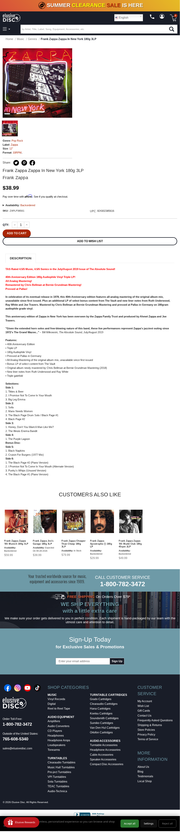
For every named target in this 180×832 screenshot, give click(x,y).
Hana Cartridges (100, 708)
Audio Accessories (105, 740)
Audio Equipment (61, 716)
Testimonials (145, 776)
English (123, 17)
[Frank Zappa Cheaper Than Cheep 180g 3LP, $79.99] (73, 521)
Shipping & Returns (150, 725)
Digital (52, 703)
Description (20, 258)
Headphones (56, 735)
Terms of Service (148, 739)
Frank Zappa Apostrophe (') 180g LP (101, 544)
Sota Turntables (57, 781)
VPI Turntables (57, 776)
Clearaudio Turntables (61, 762)
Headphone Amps (59, 740)
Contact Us (144, 715)
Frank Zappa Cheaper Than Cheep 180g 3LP (73, 544)
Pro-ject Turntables (59, 772)
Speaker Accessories (103, 759)
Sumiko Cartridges (101, 722)
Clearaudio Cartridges (103, 703)
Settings (148, 823)
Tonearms (54, 749)
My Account (145, 701)
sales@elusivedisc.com (17, 748)
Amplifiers (54, 721)
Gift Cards (144, 710)
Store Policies (146, 729)
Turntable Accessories (103, 745)
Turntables (57, 758)
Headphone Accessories (105, 749)
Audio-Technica (57, 791)
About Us (143, 766)
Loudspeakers (56, 745)
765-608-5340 (15, 739)
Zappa (14, 144)
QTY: (6, 225)
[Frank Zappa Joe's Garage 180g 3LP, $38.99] (45, 521)
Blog (140, 771)
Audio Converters (58, 726)
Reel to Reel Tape (59, 708)
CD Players (55, 730)
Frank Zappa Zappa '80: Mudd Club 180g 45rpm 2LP (130, 544)
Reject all (167, 823)
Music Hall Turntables (61, 767)
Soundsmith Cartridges (104, 718)
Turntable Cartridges (108, 694)
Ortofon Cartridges (101, 732)
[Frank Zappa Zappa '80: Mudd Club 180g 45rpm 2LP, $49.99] (131, 521)
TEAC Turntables (58, 786)
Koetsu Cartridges (101, 713)
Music (52, 694)
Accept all (129, 823)
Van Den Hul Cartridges (105, 727)
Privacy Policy (146, 734)
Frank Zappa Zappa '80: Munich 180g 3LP (16, 542)
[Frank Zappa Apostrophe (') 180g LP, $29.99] (102, 521)
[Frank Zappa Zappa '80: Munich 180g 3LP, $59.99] (16, 521)
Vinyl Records (56, 699)
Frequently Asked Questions (155, 720)
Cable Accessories (101, 754)
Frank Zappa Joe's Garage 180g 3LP (43, 542)
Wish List (143, 705)
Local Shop (145, 781)
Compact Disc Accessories (106, 764)
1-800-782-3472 (122, 584)
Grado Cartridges (100, 699)
